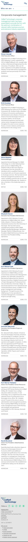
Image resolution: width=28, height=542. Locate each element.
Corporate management (9, 533)
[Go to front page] (6, 3)
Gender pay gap (7, 535)
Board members (7, 531)
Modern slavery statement (10, 537)
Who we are (4, 526)
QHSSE (5, 529)
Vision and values (8, 527)
